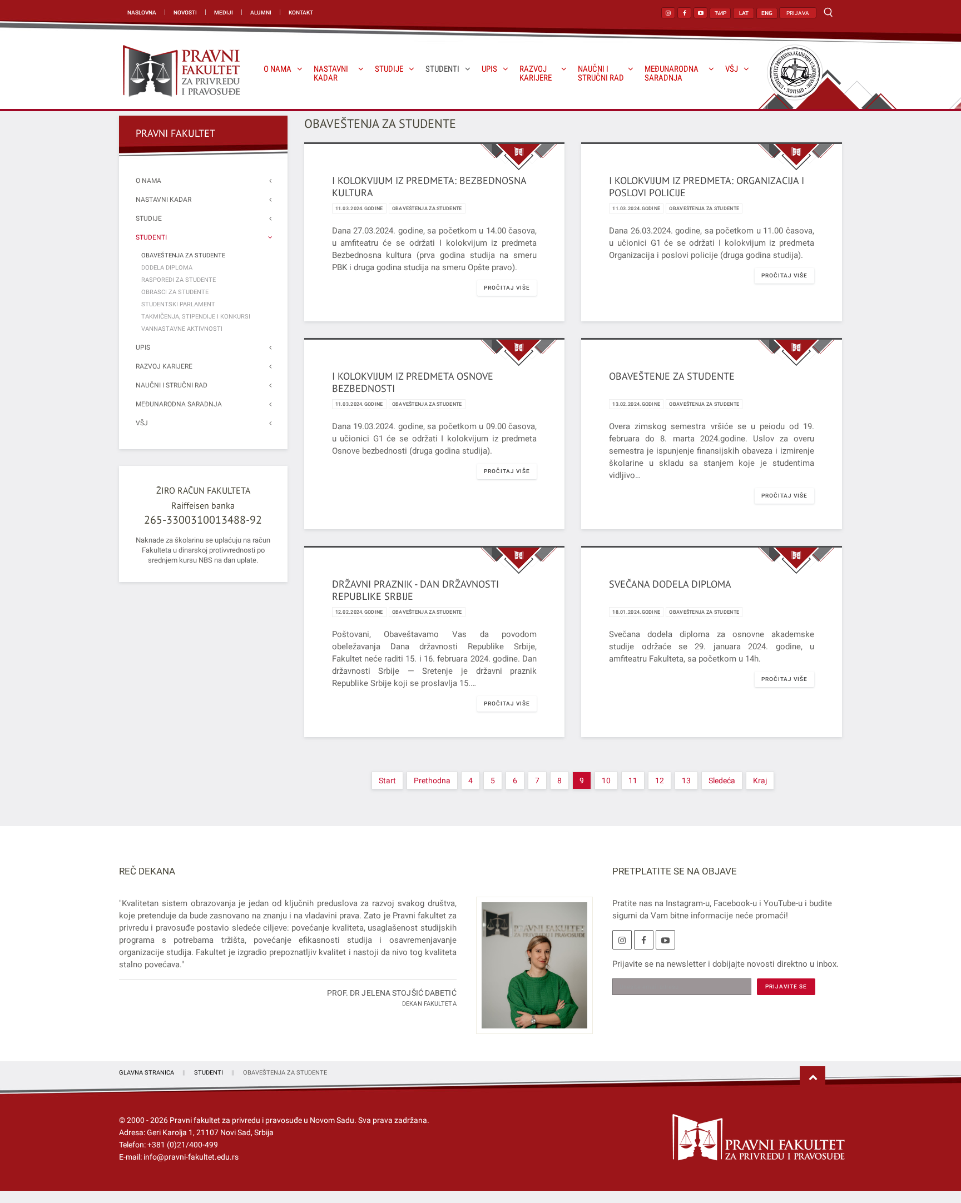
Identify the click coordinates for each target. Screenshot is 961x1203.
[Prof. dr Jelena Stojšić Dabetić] (530, 972)
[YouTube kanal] (700, 12)
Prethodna (432, 780)
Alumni (260, 12)
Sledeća (722, 780)
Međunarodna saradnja (672, 73)
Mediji (223, 12)
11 (632, 780)
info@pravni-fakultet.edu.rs (191, 1156)
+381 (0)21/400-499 (182, 1144)
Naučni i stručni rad (601, 73)
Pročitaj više (507, 288)
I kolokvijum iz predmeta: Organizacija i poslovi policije (706, 186)
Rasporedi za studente (178, 280)
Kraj (760, 780)
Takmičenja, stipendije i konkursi (195, 316)
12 (659, 780)
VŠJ (731, 69)
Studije (389, 69)
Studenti (442, 69)
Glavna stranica (146, 1072)
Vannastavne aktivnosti (181, 328)
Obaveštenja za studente (427, 208)
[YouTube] (665, 940)
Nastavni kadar (331, 73)
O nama (277, 69)
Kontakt (301, 12)
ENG (766, 13)
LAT (744, 13)
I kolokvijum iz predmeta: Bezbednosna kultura (429, 186)
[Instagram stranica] (668, 12)
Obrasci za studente (175, 292)
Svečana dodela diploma (670, 584)
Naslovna (141, 12)
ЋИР (720, 13)
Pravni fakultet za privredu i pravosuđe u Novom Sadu (262, 1120)
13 (686, 780)
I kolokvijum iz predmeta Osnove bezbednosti (412, 382)
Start (387, 780)
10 (606, 780)
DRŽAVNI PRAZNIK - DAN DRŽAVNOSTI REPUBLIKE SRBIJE (415, 590)
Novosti (185, 12)
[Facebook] (643, 940)
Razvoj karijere (535, 73)
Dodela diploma (166, 267)
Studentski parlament (178, 304)
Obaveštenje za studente (672, 376)
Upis (489, 69)
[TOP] (812, 1078)
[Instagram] (622, 940)
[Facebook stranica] (684, 12)
